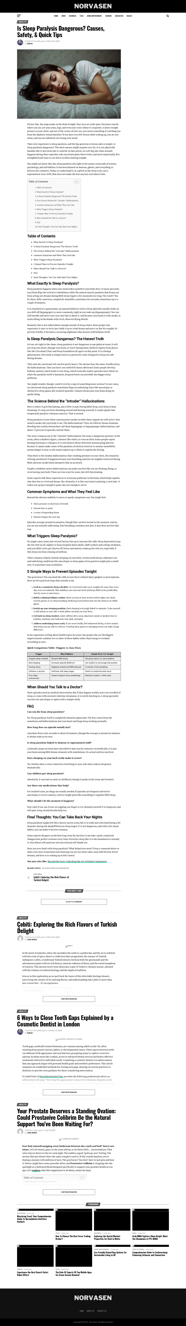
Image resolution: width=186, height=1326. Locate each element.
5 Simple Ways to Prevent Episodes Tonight (55, 213)
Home (56, 15)
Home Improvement (94, 15)
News (64, 15)
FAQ (38, 222)
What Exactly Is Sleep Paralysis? (50, 192)
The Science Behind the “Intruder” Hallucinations (57, 200)
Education (119, 15)
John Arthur (32, 940)
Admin (30, 44)
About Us (90, 1311)
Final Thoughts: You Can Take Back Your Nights (57, 226)
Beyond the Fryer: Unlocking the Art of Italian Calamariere (77, 861)
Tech (81, 15)
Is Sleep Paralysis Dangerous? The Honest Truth (57, 196)
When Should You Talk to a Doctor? (51, 218)
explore (36, 1170)
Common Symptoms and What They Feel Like (56, 205)
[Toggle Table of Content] (75, 182)
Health (129, 15)
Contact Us (101, 1311)
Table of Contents (44, 187)
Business (72, 15)
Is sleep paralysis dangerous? (56, 868)
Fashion (108, 15)
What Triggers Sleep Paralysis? (50, 209)
